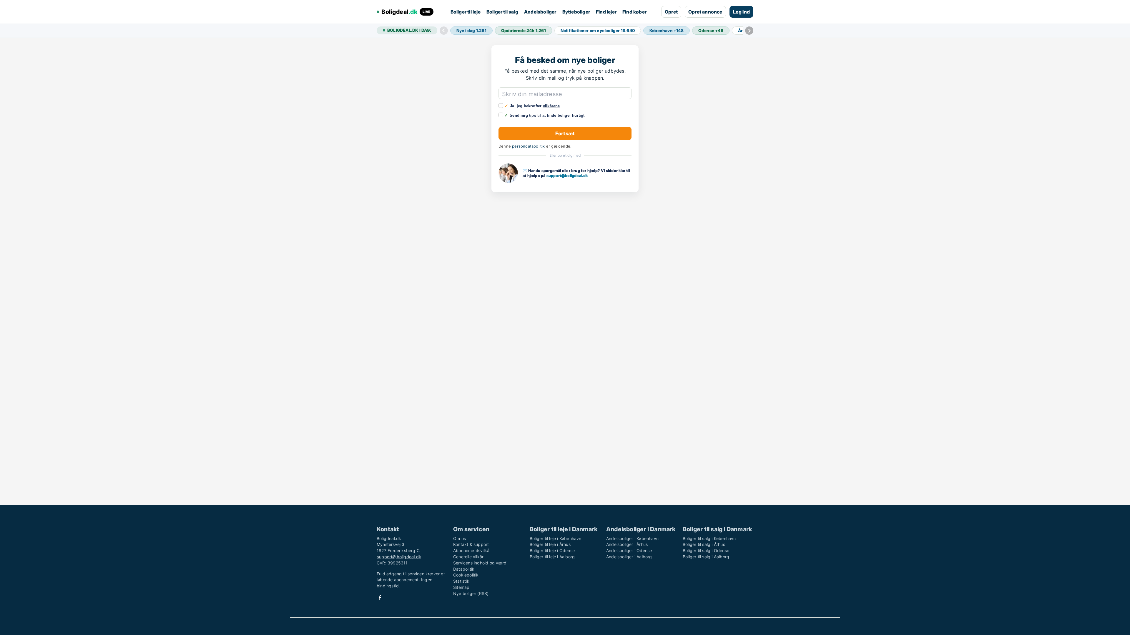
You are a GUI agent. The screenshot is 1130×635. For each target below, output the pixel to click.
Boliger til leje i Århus (550, 544)
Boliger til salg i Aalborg (706, 556)
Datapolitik (463, 569)
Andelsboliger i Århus (627, 544)
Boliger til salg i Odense (706, 550)
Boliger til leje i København (555, 538)
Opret (671, 12)
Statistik (461, 581)
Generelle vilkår (468, 556)
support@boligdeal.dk (567, 175)
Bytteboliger (576, 12)
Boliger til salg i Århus (704, 544)
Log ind (741, 12)
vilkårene (551, 106)
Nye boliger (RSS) (470, 593)
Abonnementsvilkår (472, 550)
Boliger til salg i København (709, 538)
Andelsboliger (540, 12)
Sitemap (461, 587)
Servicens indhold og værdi (480, 562)
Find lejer (606, 12)
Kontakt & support (471, 544)
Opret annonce (705, 12)
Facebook (380, 597)
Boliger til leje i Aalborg (552, 556)
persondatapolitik (528, 146)
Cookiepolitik (466, 574)
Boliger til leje (466, 12)
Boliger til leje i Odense (552, 550)
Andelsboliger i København (632, 538)
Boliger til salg (502, 12)
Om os (459, 538)
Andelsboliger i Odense (629, 550)
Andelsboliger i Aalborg (629, 556)
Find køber (634, 12)
